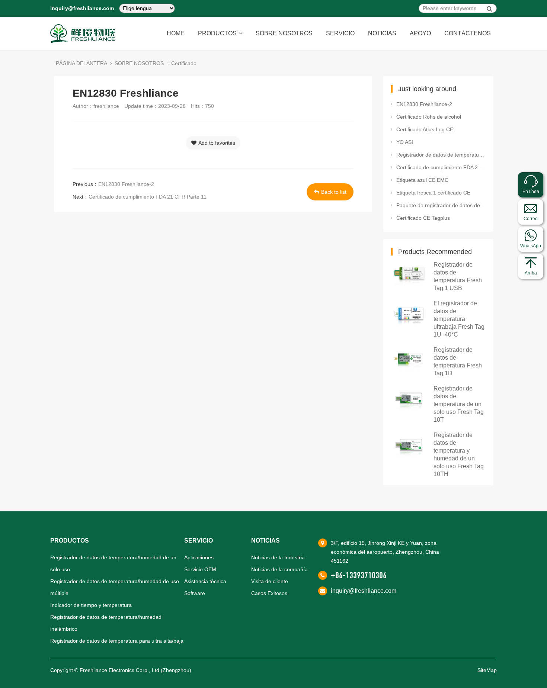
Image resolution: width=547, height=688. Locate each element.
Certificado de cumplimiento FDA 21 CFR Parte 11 (148, 197)
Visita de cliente (269, 581)
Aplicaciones (199, 557)
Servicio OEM (200, 569)
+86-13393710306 (359, 575)
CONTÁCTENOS (467, 33)
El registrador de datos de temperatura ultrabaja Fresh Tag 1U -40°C (459, 319)
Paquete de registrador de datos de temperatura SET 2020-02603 (441, 205)
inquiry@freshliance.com (82, 8)
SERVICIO (340, 33)
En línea (530, 191)
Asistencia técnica (205, 581)
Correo (531, 218)
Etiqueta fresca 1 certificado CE (433, 193)
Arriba (531, 273)
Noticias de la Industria (278, 557)
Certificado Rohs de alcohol (428, 117)
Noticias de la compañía (279, 569)
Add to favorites (216, 143)
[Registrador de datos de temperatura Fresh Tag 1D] (409, 360)
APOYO (420, 33)
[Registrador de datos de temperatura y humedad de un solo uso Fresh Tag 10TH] (409, 445)
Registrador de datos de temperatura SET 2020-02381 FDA (441, 155)
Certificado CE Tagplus (423, 218)
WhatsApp (530, 245)
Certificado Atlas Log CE (424, 129)
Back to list (333, 192)
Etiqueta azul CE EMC (422, 180)
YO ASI (404, 142)
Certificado (183, 63)
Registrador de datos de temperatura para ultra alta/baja (116, 641)
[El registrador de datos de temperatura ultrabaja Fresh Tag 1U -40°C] (409, 313)
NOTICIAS (382, 33)
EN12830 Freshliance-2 (126, 184)
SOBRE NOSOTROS (284, 33)
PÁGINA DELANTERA (81, 63)
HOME (176, 33)
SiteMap (487, 670)
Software (194, 593)
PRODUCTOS (217, 33)
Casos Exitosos (269, 593)
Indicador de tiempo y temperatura (91, 605)
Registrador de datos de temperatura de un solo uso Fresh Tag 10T (459, 404)
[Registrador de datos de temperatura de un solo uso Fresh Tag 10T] (409, 398)
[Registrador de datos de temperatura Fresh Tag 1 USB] (409, 275)
